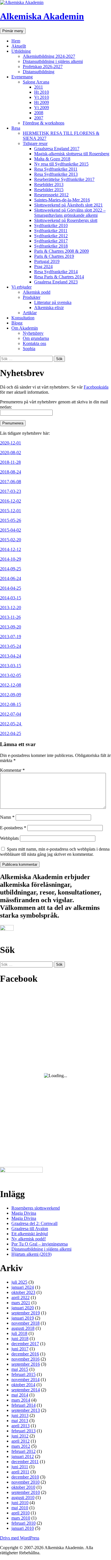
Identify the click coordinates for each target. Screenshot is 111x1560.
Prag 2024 (43, 266)
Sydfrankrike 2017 (51, 240)
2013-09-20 (10, 626)
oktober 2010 (23, 1487)
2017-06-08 (10, 481)
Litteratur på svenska (52, 302)
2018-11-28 (10, 462)
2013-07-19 (10, 636)
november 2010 (25, 1482)
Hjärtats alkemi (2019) (31, 1254)
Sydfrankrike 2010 (51, 225)
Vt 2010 (41, 97)
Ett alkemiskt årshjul (29, 1233)
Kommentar (12, 770)
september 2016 (25, 1364)
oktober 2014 (23, 1384)
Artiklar (30, 312)
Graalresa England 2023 (56, 281)
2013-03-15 (10, 665)
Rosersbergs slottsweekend (35, 1208)
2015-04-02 (10, 530)
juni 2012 (19, 1436)
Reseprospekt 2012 (51, 194)
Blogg (16, 322)
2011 (38, 87)
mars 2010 (20, 1518)
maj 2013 (19, 1420)
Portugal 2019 (46, 261)
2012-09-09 (10, 694)
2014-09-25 (10, 568)
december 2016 (25, 1353)
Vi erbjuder (21, 287)
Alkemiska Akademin (42, 16)
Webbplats (9, 838)
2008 (38, 112)
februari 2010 (23, 1523)
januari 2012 (22, 1456)
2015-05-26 (10, 520)
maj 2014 (19, 1394)
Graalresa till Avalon (29, 1228)
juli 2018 (19, 1333)
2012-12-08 (10, 685)
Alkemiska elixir (49, 307)
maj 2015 (19, 1369)
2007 (38, 117)
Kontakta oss (34, 343)
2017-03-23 (10, 491)
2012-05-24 (11, 723)
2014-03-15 (10, 597)
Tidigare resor (35, 143)
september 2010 (25, 1492)
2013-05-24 (10, 646)
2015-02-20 (10, 539)
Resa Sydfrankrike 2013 (56, 174)
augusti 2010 (22, 1497)
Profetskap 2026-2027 (43, 66)
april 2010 (20, 1512)
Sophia (29, 348)
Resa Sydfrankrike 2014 (56, 271)
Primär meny (12, 31)
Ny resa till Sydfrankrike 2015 (61, 164)
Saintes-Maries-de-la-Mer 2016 (62, 199)
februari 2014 (23, 1405)
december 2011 (25, 1461)
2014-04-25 (10, 588)
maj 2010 (19, 1507)
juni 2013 (19, 1415)
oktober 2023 (23, 1292)
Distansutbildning (38, 71)
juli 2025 (19, 1282)
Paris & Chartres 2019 (54, 256)
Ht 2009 (41, 102)
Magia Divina (23, 1213)
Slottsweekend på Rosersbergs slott (65, 220)
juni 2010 (19, 1502)
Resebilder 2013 (48, 184)
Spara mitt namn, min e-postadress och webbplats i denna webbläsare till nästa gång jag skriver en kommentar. (55, 852)
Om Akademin (24, 328)
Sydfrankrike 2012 (51, 235)
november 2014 (25, 1379)
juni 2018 (19, 1338)
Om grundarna (36, 338)
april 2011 (20, 1471)
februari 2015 (23, 1374)
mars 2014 (20, 1400)
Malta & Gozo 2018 (52, 158)
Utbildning (21, 51)
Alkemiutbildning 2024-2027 (49, 56)
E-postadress (13, 827)
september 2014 (25, 1389)
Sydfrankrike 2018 (51, 246)
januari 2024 (22, 1287)
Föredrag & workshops (43, 123)
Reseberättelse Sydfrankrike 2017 (64, 179)
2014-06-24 (10, 578)
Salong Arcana (36, 81)
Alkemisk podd (36, 292)
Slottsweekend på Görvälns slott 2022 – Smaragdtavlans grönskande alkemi (70, 213)
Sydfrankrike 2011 (50, 230)
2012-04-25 (10, 733)
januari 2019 (22, 1318)
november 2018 (25, 1323)
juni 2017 (19, 1348)
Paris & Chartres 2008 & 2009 (61, 251)
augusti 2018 (22, 1328)
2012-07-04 (10, 714)
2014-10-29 (10, 559)
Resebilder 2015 (48, 189)
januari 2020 (22, 1307)
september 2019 (25, 1312)
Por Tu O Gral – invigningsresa (39, 1244)
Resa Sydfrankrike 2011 (55, 169)
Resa (15, 128)
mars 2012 (20, 1446)
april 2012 (20, 1441)
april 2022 (20, 1297)
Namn (7, 817)
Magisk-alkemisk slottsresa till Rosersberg (71, 153)
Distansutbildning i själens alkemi (53, 61)
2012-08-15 (10, 704)
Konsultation (22, 317)
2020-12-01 (10, 442)
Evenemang (22, 76)
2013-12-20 (10, 607)
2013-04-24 (10, 656)
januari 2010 (22, 1528)
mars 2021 (20, 1302)
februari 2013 (23, 1430)
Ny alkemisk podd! (28, 1238)
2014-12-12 (10, 549)
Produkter (31, 297)
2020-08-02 (10, 452)
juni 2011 (19, 1466)
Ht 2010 (41, 92)
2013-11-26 (10, 617)
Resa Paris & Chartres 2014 (59, 276)
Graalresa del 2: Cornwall (34, 1223)
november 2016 (25, 1359)
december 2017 (25, 1343)
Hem (15, 40)
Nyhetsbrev (33, 333)
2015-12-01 (10, 510)
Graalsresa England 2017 (56, 148)
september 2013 (25, 1410)
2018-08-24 (10, 471)
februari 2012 (23, 1451)
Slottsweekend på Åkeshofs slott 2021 (68, 205)
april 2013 (20, 1425)
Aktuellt (18, 46)
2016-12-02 (10, 501)
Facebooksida (96, 387)
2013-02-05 (10, 675)
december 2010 (25, 1477)
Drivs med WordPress (19, 1538)
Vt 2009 (41, 107)
